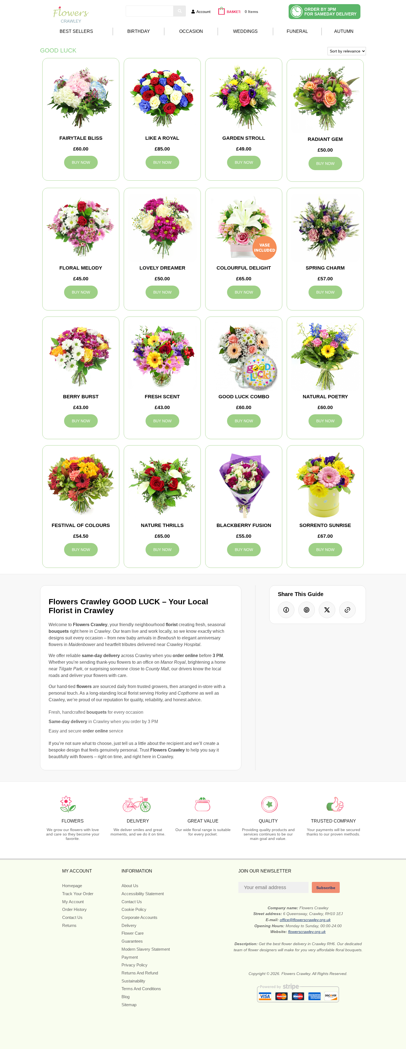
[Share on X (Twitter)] (327, 610)
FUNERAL (297, 31)
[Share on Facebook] (286, 610)
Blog (126, 996)
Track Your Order (77, 893)
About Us (130, 885)
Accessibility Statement (143, 893)
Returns (69, 925)
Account (203, 11)
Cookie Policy (134, 909)
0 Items (251, 11)
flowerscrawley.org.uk (307, 931)
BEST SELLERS (76, 31)
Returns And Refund (140, 973)
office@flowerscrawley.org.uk (305, 920)
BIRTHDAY (138, 31)
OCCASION (191, 31)
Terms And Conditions (141, 988)
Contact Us (72, 917)
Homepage (72, 885)
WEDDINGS (245, 31)
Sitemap (129, 1004)
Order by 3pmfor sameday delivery (330, 11)
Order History (74, 909)
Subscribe (325, 887)
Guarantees (132, 941)
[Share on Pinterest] (306, 610)
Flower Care (133, 933)
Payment (130, 957)
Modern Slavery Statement (146, 949)
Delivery (129, 925)
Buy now (81, 162)
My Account (73, 901)
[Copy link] (347, 610)
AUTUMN (344, 31)
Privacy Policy (134, 965)
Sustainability (133, 981)
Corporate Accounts (139, 917)
